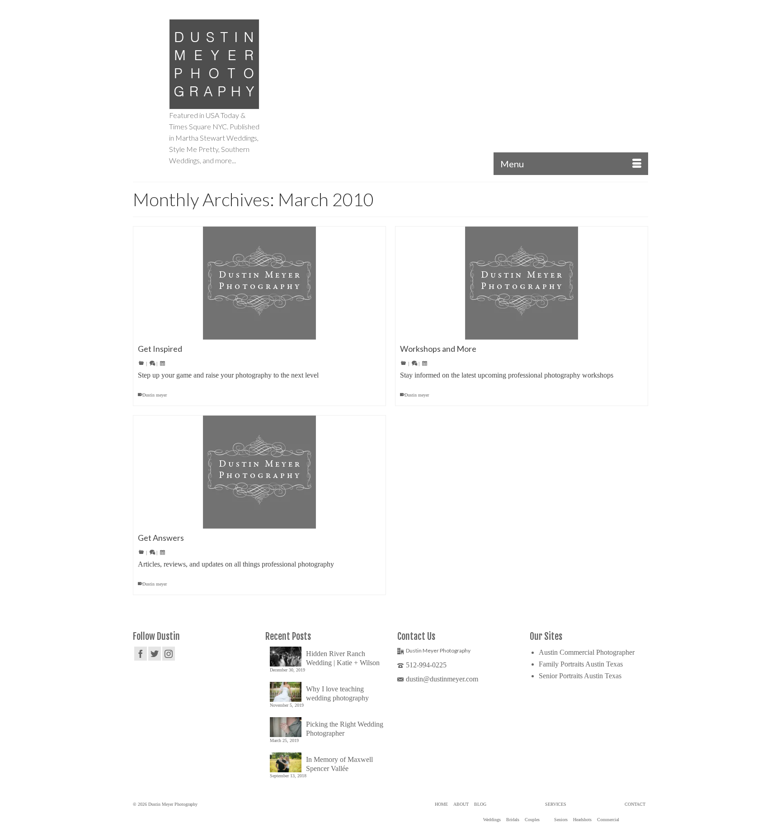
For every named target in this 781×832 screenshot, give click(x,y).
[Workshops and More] (521, 283)
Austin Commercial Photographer (587, 652)
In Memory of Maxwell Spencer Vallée (339, 764)
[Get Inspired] (259, 283)
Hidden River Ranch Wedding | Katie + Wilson (343, 658)
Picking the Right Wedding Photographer (344, 728)
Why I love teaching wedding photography (337, 693)
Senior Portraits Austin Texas (580, 676)
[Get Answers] (259, 472)
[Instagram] (168, 654)
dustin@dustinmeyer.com (442, 679)
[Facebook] (140, 654)
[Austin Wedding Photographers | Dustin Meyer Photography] (214, 64)
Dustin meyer (154, 394)
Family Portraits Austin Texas (581, 664)
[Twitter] (154, 654)
